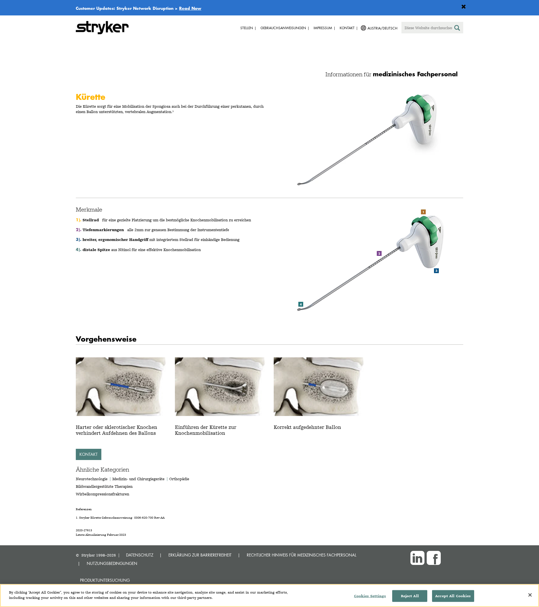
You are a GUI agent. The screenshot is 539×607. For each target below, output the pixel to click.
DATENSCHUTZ (139, 555)
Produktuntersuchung (105, 580)
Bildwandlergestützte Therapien (104, 486)
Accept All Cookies (453, 596)
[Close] (530, 595)
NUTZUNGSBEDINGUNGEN (112, 563)
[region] (269, 595)
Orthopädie (179, 479)
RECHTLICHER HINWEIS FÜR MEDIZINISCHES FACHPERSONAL (301, 555)
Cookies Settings (370, 596)
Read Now (190, 8)
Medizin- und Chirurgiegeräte (139, 479)
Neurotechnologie (92, 479)
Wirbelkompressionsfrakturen (102, 494)
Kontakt (88, 454)
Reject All (410, 596)
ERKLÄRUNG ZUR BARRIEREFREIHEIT (200, 555)
